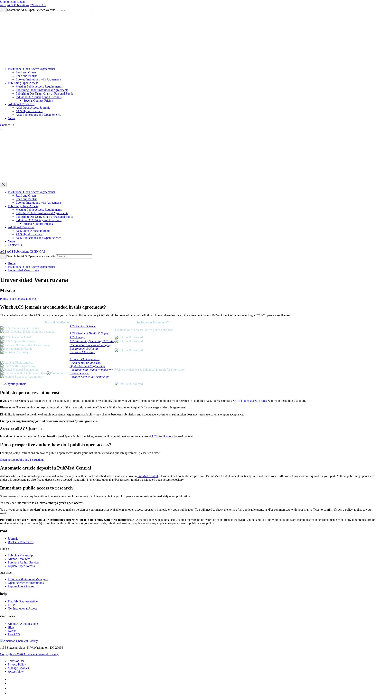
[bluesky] (10, 688)
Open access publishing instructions (22, 459)
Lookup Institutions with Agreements (38, 79)
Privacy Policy (17, 664)
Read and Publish (26, 76)
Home (11, 263)
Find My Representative (23, 601)
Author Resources (19, 559)
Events (12, 630)
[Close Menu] (3, 184)
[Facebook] (10, 679)
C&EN (34, 5)
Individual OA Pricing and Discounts (38, 97)
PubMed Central (147, 476)
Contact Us (7, 124)
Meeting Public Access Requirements (39, 86)
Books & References (20, 542)
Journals (13, 538)
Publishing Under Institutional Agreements (42, 90)
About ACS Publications (23, 623)
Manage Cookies (18, 668)
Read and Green (26, 72)
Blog (11, 627)
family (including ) (92, 341)
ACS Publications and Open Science (38, 114)
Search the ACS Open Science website (31, 10)
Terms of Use (16, 661)
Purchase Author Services (24, 562)
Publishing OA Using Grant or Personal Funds (44, 93)
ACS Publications (18, 5)
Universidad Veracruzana (23, 270)
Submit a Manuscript (20, 555)
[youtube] (10, 693)
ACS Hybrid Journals (29, 111)
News (11, 118)
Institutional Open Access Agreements (31, 68)
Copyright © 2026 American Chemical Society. (29, 654)
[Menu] (1, 129)
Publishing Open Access (23, 83)
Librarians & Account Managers (28, 579)
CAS (42, 5)
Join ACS (14, 634)
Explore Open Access (21, 566)
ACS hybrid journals (13, 384)
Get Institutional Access (22, 608)
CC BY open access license (250, 400)
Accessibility (16, 671)
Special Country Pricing (38, 100)
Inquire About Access (21, 586)
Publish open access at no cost (18, 298)
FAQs (11, 605)
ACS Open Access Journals (33, 107)
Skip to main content (12, 1)
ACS (3, 5)
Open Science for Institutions (26, 582)
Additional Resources (21, 104)
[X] (9, 683)
